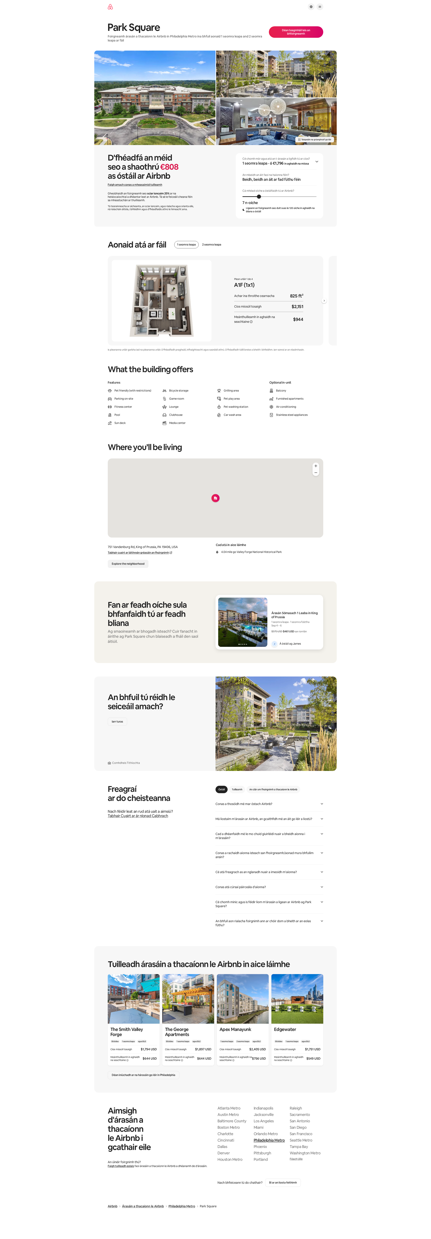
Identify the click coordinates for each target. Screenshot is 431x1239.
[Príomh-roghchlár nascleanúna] (320, 6)
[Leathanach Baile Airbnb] (110, 7)
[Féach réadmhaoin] (134, 1020)
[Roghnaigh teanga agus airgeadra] (311, 6)
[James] (274, 643)
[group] (279, 186)
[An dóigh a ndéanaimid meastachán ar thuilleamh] (251, 321)
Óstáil (221, 789)
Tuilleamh (237, 789)
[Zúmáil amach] (315, 472)
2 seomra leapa (211, 244)
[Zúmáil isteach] (315, 466)
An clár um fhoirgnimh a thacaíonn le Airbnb (273, 789)
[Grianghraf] (155, 98)
